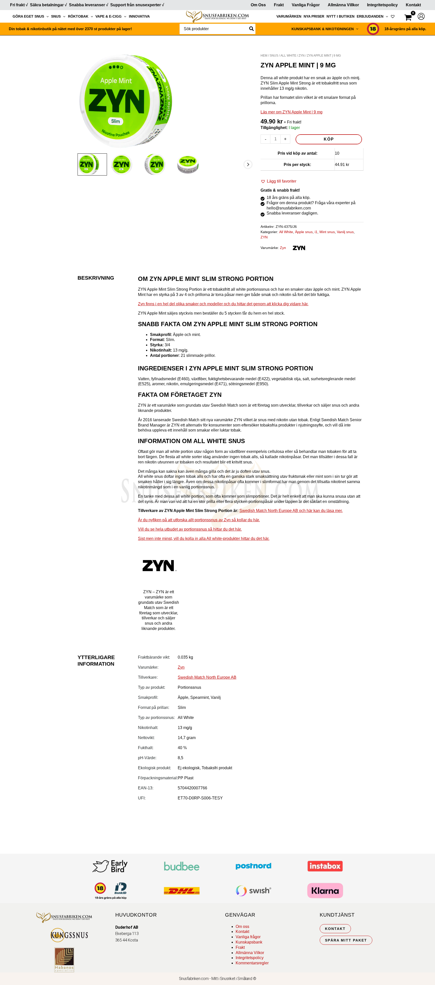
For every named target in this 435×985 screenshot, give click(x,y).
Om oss (242, 926)
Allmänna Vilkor (250, 953)
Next (248, 164)
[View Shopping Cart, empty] (408, 18)
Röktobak (78, 16)
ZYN (302, 55)
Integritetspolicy (382, 5)
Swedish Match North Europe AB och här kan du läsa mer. (291, 510)
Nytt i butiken (340, 16)
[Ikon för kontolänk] (421, 16)
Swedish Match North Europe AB (207, 677)
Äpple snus (304, 232)
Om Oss (258, 5)
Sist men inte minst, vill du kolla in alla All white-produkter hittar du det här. (203, 538)
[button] (46, 16)
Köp (329, 139)
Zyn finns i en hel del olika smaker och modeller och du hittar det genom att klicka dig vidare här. (223, 304)
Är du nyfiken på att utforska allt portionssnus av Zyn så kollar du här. (199, 520)
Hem (264, 55)
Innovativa (139, 16)
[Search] (251, 29)
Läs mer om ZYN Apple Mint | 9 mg (291, 112)
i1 (316, 232)
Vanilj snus (345, 232)
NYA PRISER (314, 16)
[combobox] (217, 29)
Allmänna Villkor (343, 5)
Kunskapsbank (249, 942)
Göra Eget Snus (28, 16)
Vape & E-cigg (108, 16)
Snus (56, 16)
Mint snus (327, 232)
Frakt (279, 5)
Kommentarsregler (252, 963)
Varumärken (288, 16)
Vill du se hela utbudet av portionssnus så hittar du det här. (190, 529)
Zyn (283, 248)
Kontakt (413, 5)
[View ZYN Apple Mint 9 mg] (92, 164)
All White (288, 55)
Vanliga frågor (306, 5)
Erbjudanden (370, 16)
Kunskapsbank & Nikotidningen (323, 29)
